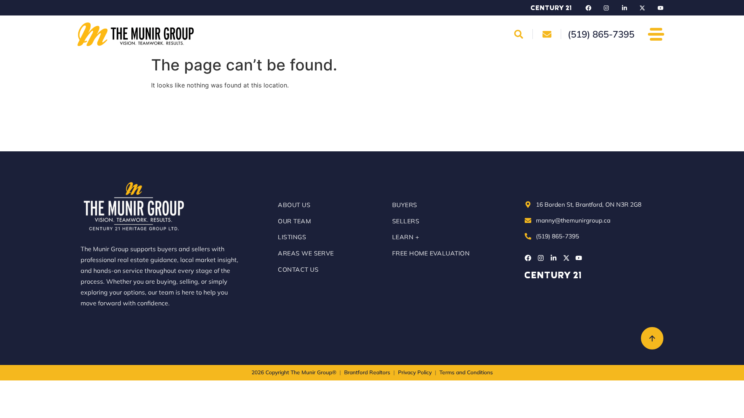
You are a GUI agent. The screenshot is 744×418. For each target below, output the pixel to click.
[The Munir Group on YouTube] (660, 8)
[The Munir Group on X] (642, 8)
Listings (292, 237)
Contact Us (298, 269)
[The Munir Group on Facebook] (588, 8)
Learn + (405, 237)
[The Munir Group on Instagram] (606, 8)
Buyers (404, 205)
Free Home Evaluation (431, 253)
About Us (294, 205)
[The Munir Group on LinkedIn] (624, 8)
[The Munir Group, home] (136, 34)
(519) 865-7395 (557, 236)
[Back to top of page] (652, 338)
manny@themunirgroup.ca (573, 220)
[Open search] (518, 34)
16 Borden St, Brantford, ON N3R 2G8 (588, 204)
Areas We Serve (306, 253)
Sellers (405, 221)
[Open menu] (656, 34)
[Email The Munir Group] (546, 34)
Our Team (294, 221)
